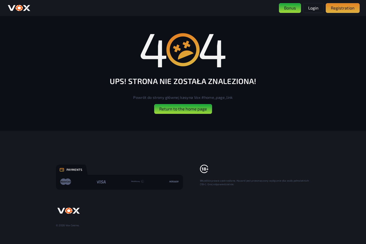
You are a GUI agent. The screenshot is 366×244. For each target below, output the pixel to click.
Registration (343, 7)
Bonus (290, 7)
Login (313, 7)
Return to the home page (183, 108)
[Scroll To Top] (319, 231)
